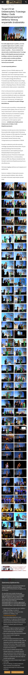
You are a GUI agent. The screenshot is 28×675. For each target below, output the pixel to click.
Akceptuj (7, 672)
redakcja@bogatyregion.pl (9, 615)
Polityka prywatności (17, 672)
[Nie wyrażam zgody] (26, 626)
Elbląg (12, 5)
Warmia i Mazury (5, 5)
